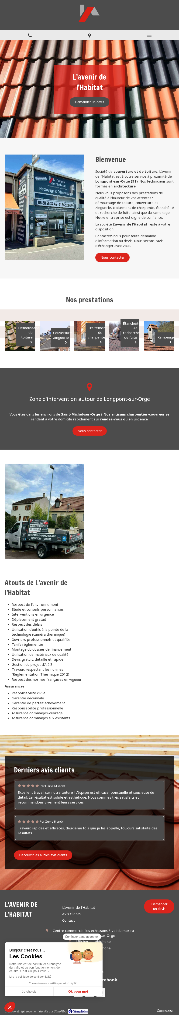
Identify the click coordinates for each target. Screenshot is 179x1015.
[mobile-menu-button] (149, 35)
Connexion (165, 1010)
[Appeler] (30, 35)
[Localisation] (89, 35)
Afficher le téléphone (93, 941)
